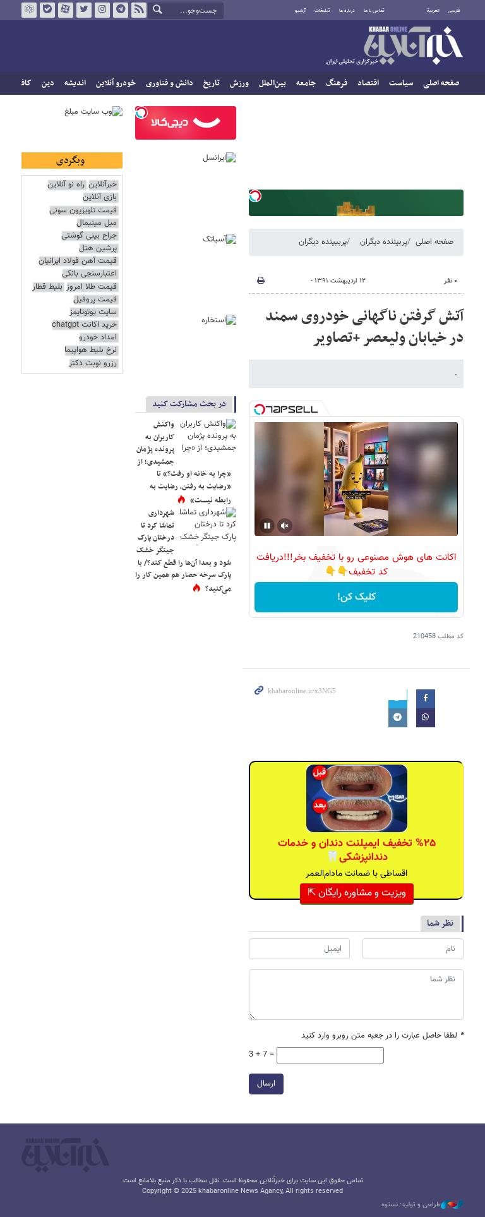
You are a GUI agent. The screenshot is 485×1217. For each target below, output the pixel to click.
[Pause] (267, 525)
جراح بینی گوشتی (89, 236)
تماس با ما (374, 11)
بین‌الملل (272, 83)
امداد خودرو (98, 338)
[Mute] (284, 525)
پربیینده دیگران (323, 242)
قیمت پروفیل (95, 300)
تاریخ (211, 83)
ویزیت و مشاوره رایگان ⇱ (357, 893)
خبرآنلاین (394, 46)
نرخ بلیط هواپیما (90, 350)
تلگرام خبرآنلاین (120, 10)
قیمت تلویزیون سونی (83, 211)
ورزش (239, 83)
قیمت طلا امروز (91, 287)
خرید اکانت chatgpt (84, 325)
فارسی (454, 11)
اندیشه (75, 83)
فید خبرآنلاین (139, 10)
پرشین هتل (98, 249)
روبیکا (29, 10)
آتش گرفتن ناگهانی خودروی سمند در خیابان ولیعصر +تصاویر (364, 327)
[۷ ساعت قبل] (207, 438)
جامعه (306, 83)
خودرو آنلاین (116, 83)
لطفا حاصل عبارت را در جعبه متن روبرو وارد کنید (382, 1036)
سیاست (401, 83)
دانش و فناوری (169, 83)
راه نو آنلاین (66, 185)
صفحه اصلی (441, 83)
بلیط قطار (47, 287)
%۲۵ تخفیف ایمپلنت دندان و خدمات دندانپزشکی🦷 (357, 850)
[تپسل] (255, 196)
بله (47, 10)
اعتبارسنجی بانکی (89, 274)
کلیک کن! (356, 597)
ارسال (266, 1083)
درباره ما (347, 11)
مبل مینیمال (96, 223)
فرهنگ (336, 83)
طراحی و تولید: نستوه (411, 1205)
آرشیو (300, 11)
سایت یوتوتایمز (93, 312)
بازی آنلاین (100, 197)
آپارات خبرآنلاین (65, 10)
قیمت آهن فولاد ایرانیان (78, 261)
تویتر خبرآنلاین (84, 10)
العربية (433, 11)
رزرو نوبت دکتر (93, 364)
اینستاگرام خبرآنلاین (102, 10)
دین (48, 83)
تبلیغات (322, 11)
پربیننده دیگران (383, 242)
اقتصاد (368, 83)
